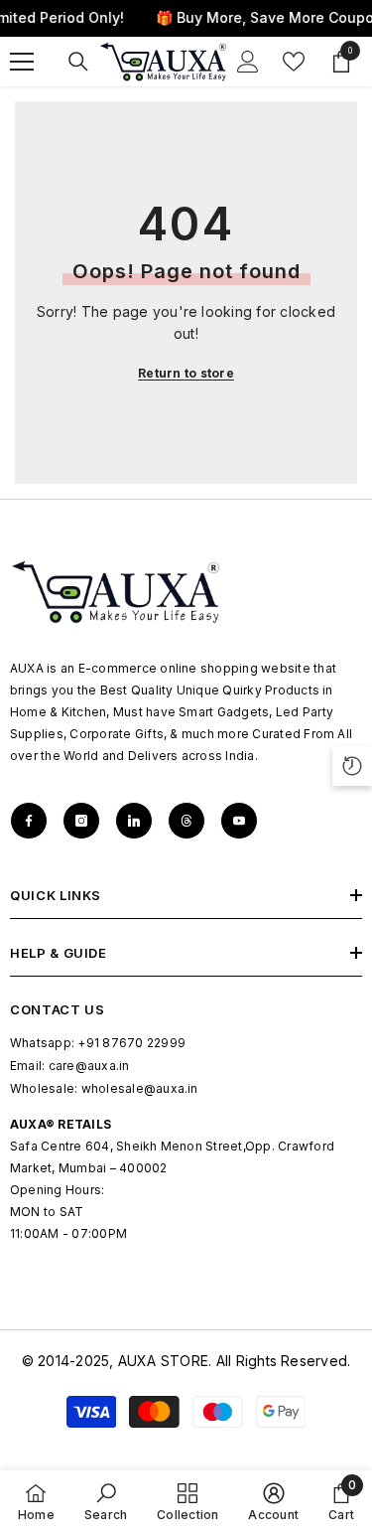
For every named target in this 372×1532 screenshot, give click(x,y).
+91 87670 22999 (131, 1042)
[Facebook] (29, 821)
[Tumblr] (186, 821)
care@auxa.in (89, 1065)
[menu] (22, 62)
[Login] (248, 62)
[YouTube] (239, 821)
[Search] (78, 62)
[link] (105, 1501)
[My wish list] (294, 62)
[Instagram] (81, 821)
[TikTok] (134, 821)
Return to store (186, 373)
